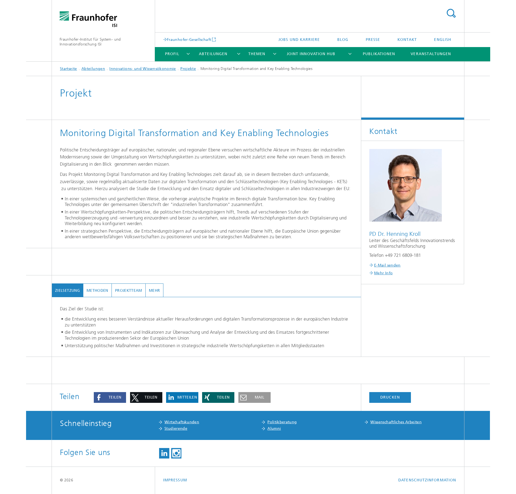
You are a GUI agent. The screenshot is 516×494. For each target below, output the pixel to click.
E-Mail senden (387, 265)
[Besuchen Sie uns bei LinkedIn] (164, 453)
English (442, 39)
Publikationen (379, 54)
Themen (256, 54)
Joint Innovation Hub (311, 54)
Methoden (97, 290)
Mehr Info (383, 273)
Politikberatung (282, 422)
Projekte (188, 68)
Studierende (175, 428)
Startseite (68, 68)
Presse (373, 39)
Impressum (175, 480)
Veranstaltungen (431, 54)
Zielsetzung (67, 290)
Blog (342, 39)
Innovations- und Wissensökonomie (142, 68)
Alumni (274, 428)
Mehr (154, 290)
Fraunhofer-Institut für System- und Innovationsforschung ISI (90, 42)
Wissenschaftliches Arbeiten (396, 422)
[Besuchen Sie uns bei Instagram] (176, 453)
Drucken (390, 397)
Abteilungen (213, 54)
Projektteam (128, 290)
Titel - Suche (451, 13)
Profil (172, 54)
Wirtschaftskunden (181, 422)
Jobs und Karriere (299, 39)
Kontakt (407, 39)
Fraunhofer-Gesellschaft (189, 39)
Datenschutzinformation (427, 480)
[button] (110, 397)
